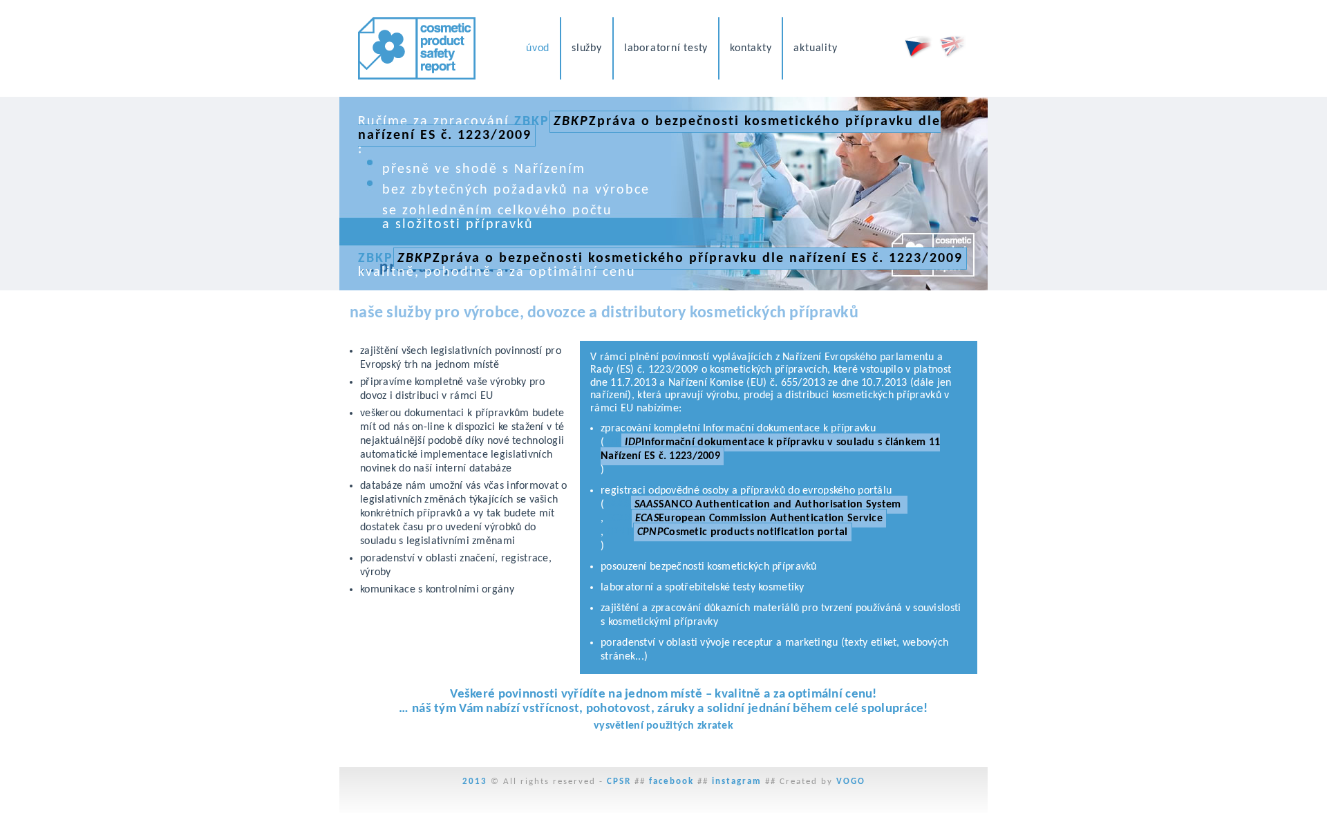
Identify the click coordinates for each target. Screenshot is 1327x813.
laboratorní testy (666, 48)
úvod (537, 48)
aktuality (815, 48)
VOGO (850, 781)
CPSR (619, 781)
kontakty (750, 48)
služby (587, 48)
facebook (671, 781)
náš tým (434, 709)
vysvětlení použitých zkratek (663, 725)
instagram (737, 781)
